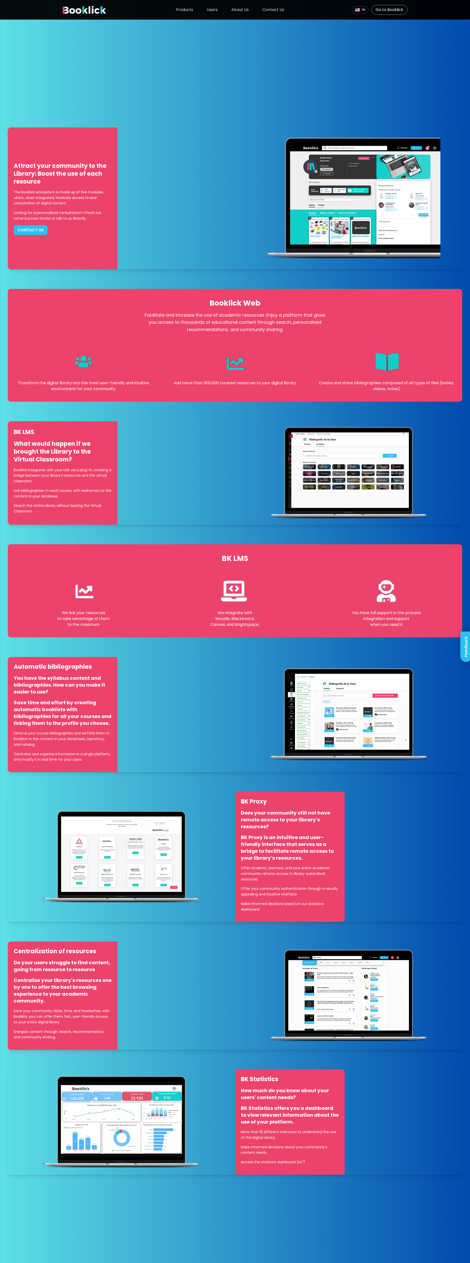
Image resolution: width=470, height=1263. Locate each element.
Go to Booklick (389, 9)
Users (212, 9)
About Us (240, 9)
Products (184, 9)
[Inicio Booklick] (85, 10)
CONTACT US (31, 230)
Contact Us (273, 9)
